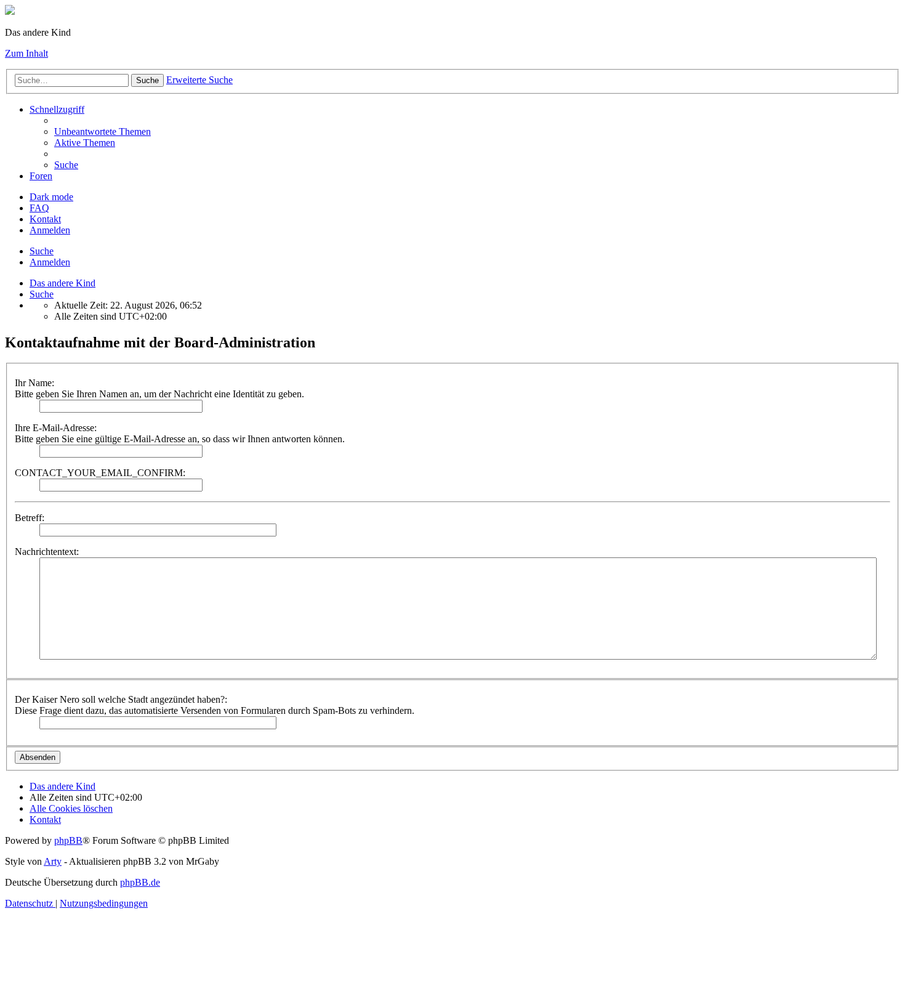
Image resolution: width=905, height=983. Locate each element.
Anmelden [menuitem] (50, 230)
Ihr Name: (34, 383)
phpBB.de (140, 882)
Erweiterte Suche (199, 80)
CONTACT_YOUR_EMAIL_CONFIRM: (100, 472)
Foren (41, 176)
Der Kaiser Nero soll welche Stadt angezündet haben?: (121, 699)
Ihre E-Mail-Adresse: (56, 428)
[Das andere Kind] (10, 11)
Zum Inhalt (26, 53)
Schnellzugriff (57, 109)
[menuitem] (102, 131)
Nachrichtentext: (47, 551)
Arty (53, 861)
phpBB (68, 840)
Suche (147, 80)
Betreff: (29, 517)
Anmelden (50, 262)
